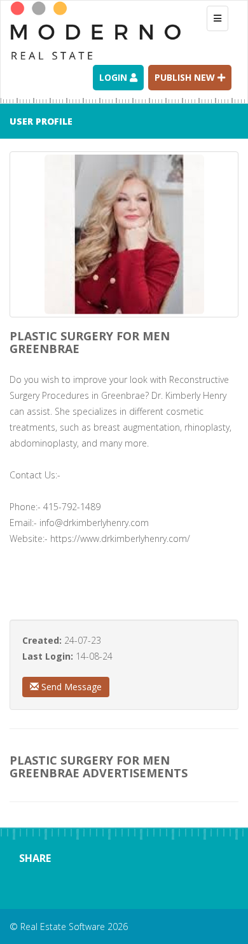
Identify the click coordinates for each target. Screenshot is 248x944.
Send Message (70, 687)
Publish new (186, 77)
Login (114, 77)
